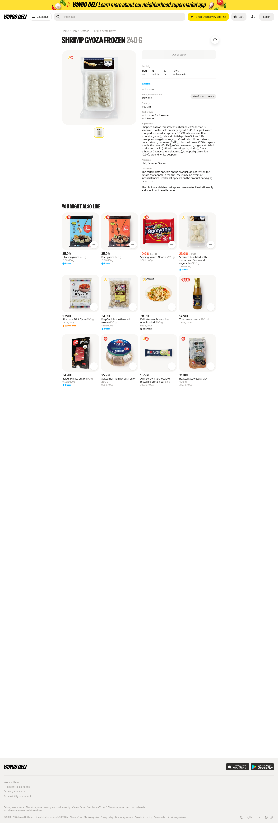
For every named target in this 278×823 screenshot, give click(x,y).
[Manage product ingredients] (253, 17)
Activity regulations (176, 817)
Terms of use (76, 817)
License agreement (124, 817)
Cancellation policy (143, 817)
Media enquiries (91, 817)
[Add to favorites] (215, 40)
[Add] (94, 245)
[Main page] (15, 18)
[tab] (99, 132)
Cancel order (160, 817)
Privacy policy (107, 817)
